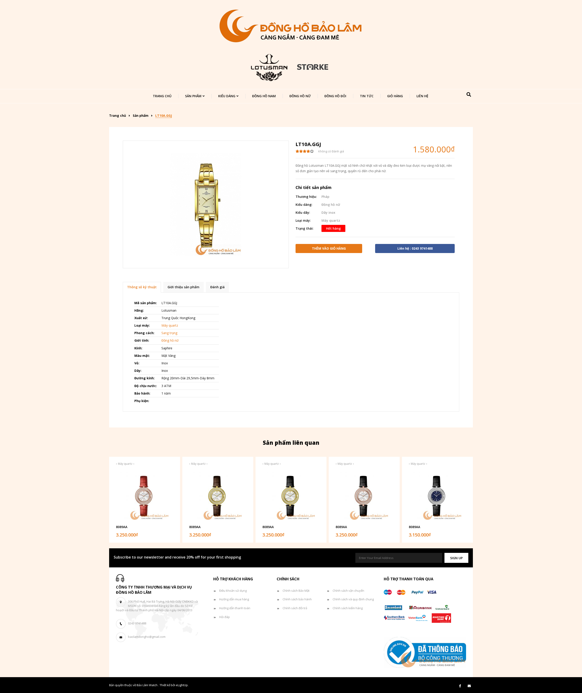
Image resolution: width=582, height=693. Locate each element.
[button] (456, 558)
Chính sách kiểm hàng (348, 608)
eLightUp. (182, 685)
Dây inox (328, 212)
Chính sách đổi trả (295, 608)
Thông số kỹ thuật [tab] (142, 287)
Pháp (325, 196)
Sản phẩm (193, 96)
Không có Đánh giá (331, 151)
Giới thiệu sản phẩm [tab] (183, 287)
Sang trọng (169, 333)
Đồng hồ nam (264, 96)
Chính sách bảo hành (297, 599)
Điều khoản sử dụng (233, 591)
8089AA (121, 527)
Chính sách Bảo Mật (296, 591)
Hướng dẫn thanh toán (234, 608)
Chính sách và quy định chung (353, 599)
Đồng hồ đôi (335, 96)
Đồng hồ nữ (300, 96)
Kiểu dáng (226, 96)
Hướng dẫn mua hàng (234, 599)
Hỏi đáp (224, 617)
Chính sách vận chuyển (348, 591)
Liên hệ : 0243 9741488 (415, 248)
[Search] (469, 94)
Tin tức (367, 96)
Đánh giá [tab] (217, 287)
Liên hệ (422, 96)
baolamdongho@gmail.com (147, 637)
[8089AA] (144, 496)
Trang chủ (162, 96)
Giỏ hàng (395, 96)
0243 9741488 (137, 623)
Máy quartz (330, 220)
